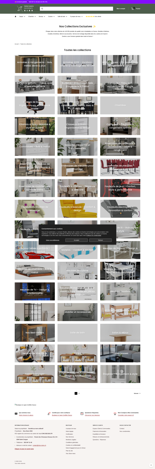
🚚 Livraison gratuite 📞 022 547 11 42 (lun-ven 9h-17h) (31, 2)
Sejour (21, 16)
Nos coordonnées (125, 431)
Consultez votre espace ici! (126, 415)
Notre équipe (69, 431)
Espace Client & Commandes (101, 428)
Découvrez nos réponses (92, 415)
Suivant (136, 393)
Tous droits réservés (20, 463)
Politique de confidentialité (93, 235)
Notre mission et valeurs (26, 415)
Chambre (31, 16)
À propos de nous (75, 16)
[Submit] (42, 9)
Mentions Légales (71, 439)
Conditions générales (72, 442)
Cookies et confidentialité (73, 445)
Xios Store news (70, 453)
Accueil (17, 44)
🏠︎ (15, 16)
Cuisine (50, 16)
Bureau (41, 16)
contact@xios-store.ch (39, 445)
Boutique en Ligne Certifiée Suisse (62, 415)
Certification (69, 434)
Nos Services (70, 437)
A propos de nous (71, 428)
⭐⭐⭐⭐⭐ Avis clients (93, 16)
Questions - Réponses (99, 439)
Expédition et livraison (99, 434)
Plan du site (69, 450)
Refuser (100, 240)
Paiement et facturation (99, 431)
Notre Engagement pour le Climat (75, 448)
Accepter (76, 240)
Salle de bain (61, 16)
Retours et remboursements (101, 437)
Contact (122, 428)
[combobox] (76, 9)
